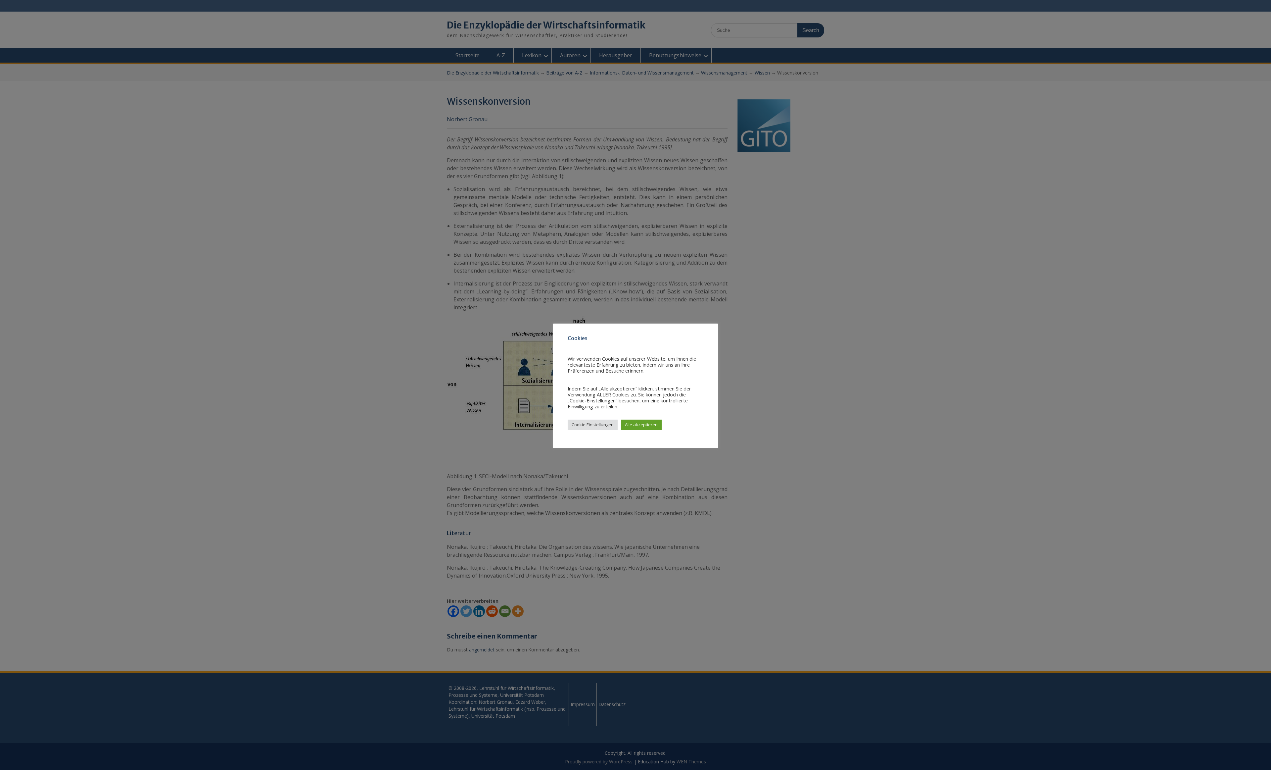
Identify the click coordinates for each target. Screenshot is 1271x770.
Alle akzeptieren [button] (641, 425)
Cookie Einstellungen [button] (593, 425)
